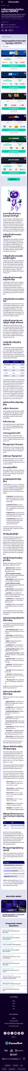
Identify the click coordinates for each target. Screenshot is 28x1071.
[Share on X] (2, 30)
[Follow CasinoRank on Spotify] (18, 1033)
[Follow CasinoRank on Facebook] (5, 1033)
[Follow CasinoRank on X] (12, 1033)
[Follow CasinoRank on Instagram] (8, 1033)
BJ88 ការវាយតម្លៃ (13, 111)
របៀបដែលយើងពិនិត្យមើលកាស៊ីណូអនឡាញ (13, 1023)
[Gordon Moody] (13, 1054)
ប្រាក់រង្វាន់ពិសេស (14, 484)
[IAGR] (6, 1050)
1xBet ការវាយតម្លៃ (13, 89)
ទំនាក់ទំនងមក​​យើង (14, 1021)
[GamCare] (19, 1050)
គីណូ (14, 1003)
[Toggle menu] (2, 1)
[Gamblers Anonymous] (11, 1050)
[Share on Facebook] (6, 30)
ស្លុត (14, 1008)
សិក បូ (13, 1006)
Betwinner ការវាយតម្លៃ (14, 153)
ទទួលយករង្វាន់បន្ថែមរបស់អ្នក (14, 65)
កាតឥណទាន (6, 828)
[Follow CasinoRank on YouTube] (15, 1033)
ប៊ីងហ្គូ (13, 1001)
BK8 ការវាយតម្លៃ (13, 68)
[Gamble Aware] (11, 1058)
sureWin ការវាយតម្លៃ (13, 132)
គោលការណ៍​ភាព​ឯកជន (14, 1026)
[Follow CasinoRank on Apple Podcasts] (22, 1033)
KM (13, 1037)
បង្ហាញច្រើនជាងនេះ (13, 179)
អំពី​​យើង (14, 1018)
